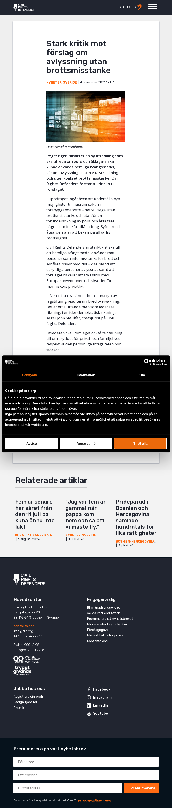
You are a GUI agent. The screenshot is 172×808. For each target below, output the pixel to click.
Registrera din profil (28, 697)
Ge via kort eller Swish (103, 613)
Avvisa (31, 443)
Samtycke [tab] (30, 375)
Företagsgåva (97, 630)
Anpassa (83, 443)
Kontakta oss (23, 626)
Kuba (19, 535)
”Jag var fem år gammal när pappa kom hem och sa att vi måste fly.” (85, 514)
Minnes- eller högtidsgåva (107, 624)
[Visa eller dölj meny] (152, 6)
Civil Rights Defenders (23, 7)
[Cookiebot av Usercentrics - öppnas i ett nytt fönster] (147, 362)
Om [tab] (142, 375)
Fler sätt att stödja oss (105, 635)
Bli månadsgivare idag (103, 607)
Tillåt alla (140, 443)
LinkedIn (100, 705)
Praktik (18, 708)
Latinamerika (37, 535)
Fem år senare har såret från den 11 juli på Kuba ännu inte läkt (35, 514)
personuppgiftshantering (94, 800)
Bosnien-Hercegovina (135, 542)
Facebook (101, 689)
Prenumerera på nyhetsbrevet (110, 619)
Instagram (102, 697)
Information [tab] (86, 375)
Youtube (100, 713)
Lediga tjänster (25, 702)
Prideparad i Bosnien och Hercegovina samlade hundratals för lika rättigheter (136, 517)
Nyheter (54, 82)
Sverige (70, 82)
